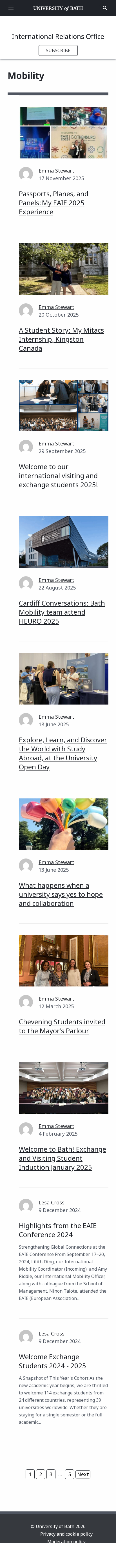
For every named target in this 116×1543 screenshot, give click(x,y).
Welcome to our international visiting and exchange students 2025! (58, 475)
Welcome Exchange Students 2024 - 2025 (52, 1361)
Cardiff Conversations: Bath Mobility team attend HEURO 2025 (62, 612)
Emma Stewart (56, 170)
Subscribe (58, 50)
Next (83, 1474)
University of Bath (58, 8)
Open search (105, 8)
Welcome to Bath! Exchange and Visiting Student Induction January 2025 (62, 1158)
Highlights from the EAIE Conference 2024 (58, 1230)
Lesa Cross (51, 1202)
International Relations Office (58, 36)
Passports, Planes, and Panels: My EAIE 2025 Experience (53, 202)
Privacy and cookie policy (66, 1534)
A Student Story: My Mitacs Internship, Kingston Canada (61, 339)
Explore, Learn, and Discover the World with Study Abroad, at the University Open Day (63, 753)
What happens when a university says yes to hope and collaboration (61, 894)
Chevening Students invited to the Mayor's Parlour (62, 1026)
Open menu (11, 8)
